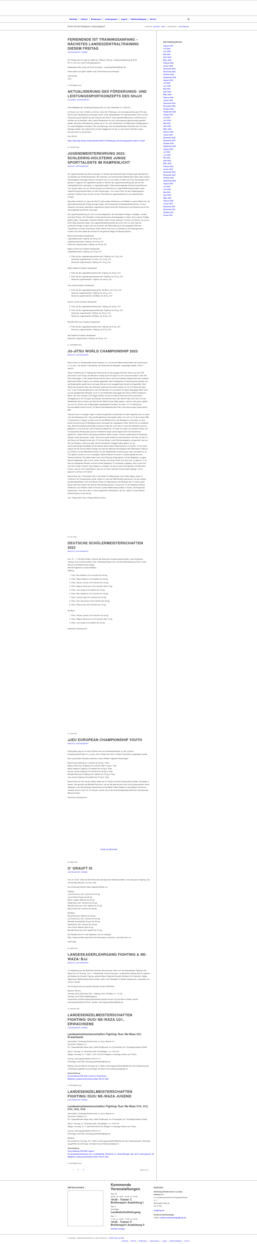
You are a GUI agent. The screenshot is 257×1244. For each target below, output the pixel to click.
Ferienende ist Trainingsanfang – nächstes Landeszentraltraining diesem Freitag (103, 44)
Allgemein (72, 100)
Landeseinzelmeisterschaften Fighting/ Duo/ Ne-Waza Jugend (100, 1094)
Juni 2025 (167, 86)
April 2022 (167, 195)
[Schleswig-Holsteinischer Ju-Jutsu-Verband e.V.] (128, 8)
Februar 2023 (168, 166)
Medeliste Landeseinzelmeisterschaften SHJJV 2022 (88, 1079)
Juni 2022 (167, 189)
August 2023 (168, 149)
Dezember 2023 (169, 137)
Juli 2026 (166, 48)
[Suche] (187, 19)
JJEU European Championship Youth (105, 739)
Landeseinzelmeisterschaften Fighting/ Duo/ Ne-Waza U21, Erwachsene (100, 1019)
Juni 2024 (167, 120)
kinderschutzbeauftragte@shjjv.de (173, 1217)
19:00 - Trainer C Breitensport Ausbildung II (127, 1223)
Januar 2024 (168, 134)
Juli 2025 (166, 83)
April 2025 (167, 91)
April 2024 (167, 126)
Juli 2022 (166, 186)
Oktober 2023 (168, 143)
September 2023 (169, 146)
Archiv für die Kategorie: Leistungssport (86, 26)
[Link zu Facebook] (183, 1238)
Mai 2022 (166, 192)
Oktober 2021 (168, 212)
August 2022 (168, 183)
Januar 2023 (168, 169)
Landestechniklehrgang (126, 1212)
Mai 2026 (166, 54)
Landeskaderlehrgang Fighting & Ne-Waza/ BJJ (107, 956)
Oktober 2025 (168, 74)
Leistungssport (74, 52)
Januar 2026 (168, 66)
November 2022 (169, 175)
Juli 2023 (166, 152)
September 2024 (169, 111)
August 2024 (168, 114)
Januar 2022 (168, 203)
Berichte (71, 166)
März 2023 (167, 163)
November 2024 (169, 106)
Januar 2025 (168, 100)
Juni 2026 (167, 51)
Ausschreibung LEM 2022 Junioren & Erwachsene (87, 1076)
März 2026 (167, 60)
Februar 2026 (168, 63)
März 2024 (167, 129)
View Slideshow (108, 849)
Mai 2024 (166, 123)
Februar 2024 (168, 131)
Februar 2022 (168, 200)
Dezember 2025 (169, 68)
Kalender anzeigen (118, 1228)
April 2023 (167, 160)
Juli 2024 (166, 117)
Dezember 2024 (169, 103)
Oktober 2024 (168, 109)
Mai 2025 (166, 88)
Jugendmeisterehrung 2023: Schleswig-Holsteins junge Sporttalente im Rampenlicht (99, 158)
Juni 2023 (167, 155)
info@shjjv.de (159, 1210)
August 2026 (168, 45)
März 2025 (167, 94)
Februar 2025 (168, 97)
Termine (84, 52)
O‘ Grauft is (80, 868)
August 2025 (168, 80)
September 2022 (169, 180)
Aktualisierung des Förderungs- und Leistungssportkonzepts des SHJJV (107, 93)
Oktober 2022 (168, 177)
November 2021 (169, 209)
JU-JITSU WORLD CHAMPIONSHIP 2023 (103, 351)
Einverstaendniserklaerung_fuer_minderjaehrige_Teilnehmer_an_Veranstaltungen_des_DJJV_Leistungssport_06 (111, 1154)
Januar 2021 (168, 215)
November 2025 (169, 71)
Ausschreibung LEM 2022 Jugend (81, 1151)
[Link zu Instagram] (187, 1238)
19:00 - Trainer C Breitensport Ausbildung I (127, 1200)
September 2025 (169, 77)
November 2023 (169, 140)
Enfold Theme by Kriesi (116, 1238)
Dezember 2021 (169, 206)
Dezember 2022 (169, 172)
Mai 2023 (166, 157)
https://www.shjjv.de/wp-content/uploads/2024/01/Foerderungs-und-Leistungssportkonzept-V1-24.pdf (106, 140)
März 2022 (167, 198)
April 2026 (167, 57)
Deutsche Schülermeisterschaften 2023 (105, 545)
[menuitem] (73, 19)
